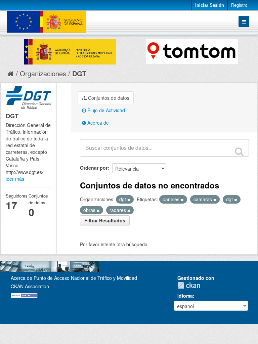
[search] (239, 151)
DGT (79, 73)
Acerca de (97, 122)
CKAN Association (30, 286)
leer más (15, 178)
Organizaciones (43, 73)
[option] (68, 50)
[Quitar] (128, 199)
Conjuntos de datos (108, 97)
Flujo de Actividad (105, 110)
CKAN (190, 285)
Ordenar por (94, 167)
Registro (239, 5)
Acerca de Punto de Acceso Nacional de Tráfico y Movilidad (74, 277)
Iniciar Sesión (209, 5)
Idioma (185, 295)
